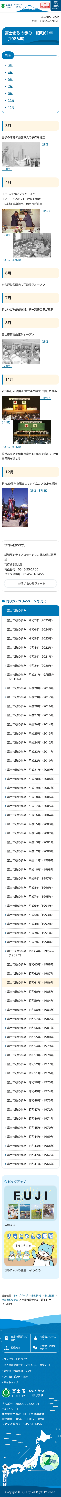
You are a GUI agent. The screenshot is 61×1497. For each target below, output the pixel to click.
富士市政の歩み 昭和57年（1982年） (31, 1019)
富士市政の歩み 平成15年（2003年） (31, 824)
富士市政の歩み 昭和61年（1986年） (31, 982)
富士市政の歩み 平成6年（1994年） (30, 905)
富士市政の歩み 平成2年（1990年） (30, 942)
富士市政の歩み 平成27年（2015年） (31, 715)
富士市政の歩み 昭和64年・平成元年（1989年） (30, 953)
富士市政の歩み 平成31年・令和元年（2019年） (30, 676)
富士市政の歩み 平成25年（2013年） (31, 733)
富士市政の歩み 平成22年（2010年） (31, 760)
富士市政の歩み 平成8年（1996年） (30, 887)
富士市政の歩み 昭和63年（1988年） (31, 964)
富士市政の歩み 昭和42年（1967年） (31, 1155)
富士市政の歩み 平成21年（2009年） (31, 769)
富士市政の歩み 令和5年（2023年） (30, 638)
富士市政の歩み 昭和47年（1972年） (31, 1109)
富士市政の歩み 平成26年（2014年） (31, 724)
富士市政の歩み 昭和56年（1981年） (31, 1028)
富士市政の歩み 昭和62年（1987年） (31, 973)
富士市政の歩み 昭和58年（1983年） (31, 1009)
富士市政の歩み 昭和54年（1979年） (31, 1046)
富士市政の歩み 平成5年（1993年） (30, 915)
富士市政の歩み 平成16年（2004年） (31, 815)
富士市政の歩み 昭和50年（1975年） (31, 1082)
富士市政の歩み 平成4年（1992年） (30, 923)
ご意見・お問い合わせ (48, 1347)
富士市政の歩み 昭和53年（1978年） (31, 1055)
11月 (11, 100)
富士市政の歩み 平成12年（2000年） (31, 851)
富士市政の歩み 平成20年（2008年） (31, 779)
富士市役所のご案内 (19, 1338)
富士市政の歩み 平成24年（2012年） (31, 742)
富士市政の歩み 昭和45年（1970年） (31, 1127)
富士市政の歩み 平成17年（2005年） (31, 806)
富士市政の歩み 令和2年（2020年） (30, 665)
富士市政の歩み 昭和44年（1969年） (31, 1136)
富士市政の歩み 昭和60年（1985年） (31, 991)
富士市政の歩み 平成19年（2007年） (31, 787)
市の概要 (49, 1296)
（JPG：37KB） (38, 490)
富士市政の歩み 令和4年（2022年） (30, 647)
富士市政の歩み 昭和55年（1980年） (31, 1037)
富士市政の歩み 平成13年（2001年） (31, 842)
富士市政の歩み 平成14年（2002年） (31, 833)
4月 (10, 72)
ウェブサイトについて (16, 1359)
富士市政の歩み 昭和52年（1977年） (31, 1064)
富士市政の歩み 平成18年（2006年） (31, 797)
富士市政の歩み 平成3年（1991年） (30, 933)
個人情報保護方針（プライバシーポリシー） (27, 1365)
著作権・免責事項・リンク (18, 1371)
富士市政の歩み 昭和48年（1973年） (31, 1100)
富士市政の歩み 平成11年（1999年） (31, 860)
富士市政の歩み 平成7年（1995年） (30, 896)
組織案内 (15, 1347)
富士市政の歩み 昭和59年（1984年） (31, 1000)
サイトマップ (11, 1382)
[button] (45, 5)
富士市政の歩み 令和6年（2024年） (30, 629)
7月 (10, 86)
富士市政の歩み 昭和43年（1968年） (31, 1145)
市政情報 (36, 1296)
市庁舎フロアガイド (48, 1338)
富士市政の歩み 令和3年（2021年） (30, 656)
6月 (10, 79)
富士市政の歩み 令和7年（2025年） (30, 620)
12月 (11, 107)
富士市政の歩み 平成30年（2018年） (31, 688)
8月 (10, 93)
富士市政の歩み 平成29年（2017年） (31, 697)
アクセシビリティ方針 (16, 1377)
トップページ (21, 1296)
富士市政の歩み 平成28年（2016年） (31, 706)
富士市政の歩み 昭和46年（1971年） (31, 1118)
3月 (10, 65)
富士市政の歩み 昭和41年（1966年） (31, 1164)
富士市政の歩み (16, 610)
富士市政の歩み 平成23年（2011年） (31, 751)
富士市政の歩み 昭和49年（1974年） (31, 1091)
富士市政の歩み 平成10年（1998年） (31, 869)
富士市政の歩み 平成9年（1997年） (30, 878)
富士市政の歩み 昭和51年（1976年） (31, 1073)
